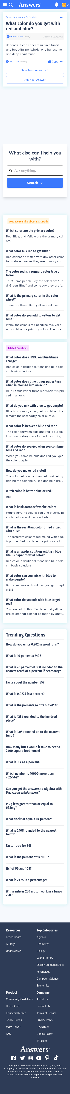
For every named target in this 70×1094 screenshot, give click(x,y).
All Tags (10, 944)
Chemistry (43, 944)
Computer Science (48, 978)
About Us (42, 999)
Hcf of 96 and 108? (19, 868)
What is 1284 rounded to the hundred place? (31, 718)
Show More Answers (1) (35, 70)
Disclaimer (43, 1027)
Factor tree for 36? (18, 846)
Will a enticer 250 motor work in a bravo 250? (34, 893)
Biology (41, 951)
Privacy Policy (45, 1020)
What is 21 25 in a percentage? (26, 880)
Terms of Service (47, 1013)
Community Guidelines (19, 999)
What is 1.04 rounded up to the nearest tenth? (33, 734)
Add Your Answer (35, 79)
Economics (43, 985)
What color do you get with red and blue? (33, 26)
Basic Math (31, 17)
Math (20, 17)
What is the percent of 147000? (27, 857)
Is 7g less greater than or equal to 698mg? (29, 806)
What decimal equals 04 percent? (29, 819)
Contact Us (43, 1006)
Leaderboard (13, 937)
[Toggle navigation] (5, 4)
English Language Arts (50, 964)
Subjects (10, 17)
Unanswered (13, 951)
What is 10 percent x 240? (23, 656)
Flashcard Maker (16, 1013)
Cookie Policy (44, 1034)
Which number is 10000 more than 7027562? (30, 775)
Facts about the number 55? (25, 682)
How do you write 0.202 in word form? (32, 644)
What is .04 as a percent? (23, 762)
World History (45, 958)
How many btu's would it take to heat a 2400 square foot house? (33, 749)
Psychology (43, 971)
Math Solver (13, 1027)
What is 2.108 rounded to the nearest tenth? (31, 832)
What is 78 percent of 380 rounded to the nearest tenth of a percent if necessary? (34, 669)
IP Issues (42, 1041)
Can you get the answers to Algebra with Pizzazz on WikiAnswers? (34, 791)
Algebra (41, 937)
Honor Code (13, 1006)
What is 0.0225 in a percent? (25, 694)
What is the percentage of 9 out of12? (31, 705)
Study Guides (14, 1020)
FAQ (8, 1034)
